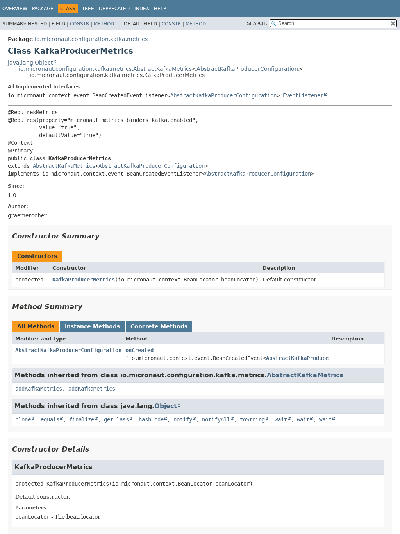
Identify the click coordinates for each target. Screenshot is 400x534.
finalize (81, 419)
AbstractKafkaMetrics (64, 166)
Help (160, 8)
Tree (88, 8)
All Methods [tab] (35, 326)
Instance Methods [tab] (92, 326)
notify (182, 419)
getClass (116, 419)
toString (252, 419)
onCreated (139, 350)
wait (281, 419)
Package (43, 8)
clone (23, 419)
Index (141, 8)
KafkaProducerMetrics (83, 279)
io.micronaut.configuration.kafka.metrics (91, 39)
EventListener (303, 95)
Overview (14, 8)
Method (104, 24)
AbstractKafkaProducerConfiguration (247, 69)
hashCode (151, 419)
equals (50, 419)
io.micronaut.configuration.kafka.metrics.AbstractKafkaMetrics (105, 69)
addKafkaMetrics (38, 388)
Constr (79, 24)
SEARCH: (257, 23)
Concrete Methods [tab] (159, 326)
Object (165, 406)
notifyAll (216, 419)
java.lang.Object (30, 62)
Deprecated (114, 8)
